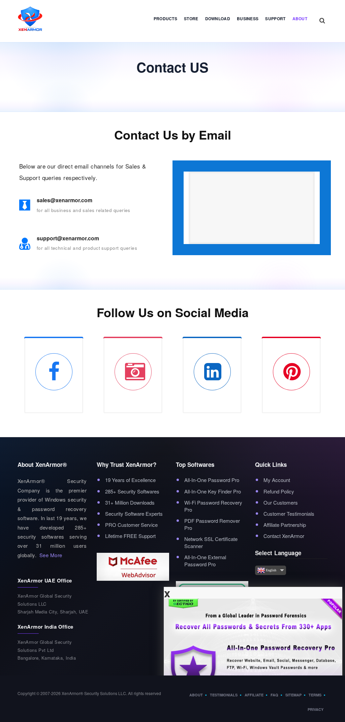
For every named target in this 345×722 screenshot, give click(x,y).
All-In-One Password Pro (211, 479)
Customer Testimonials (288, 513)
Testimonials (224, 694)
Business (247, 19)
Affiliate (254, 694)
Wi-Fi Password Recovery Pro (213, 506)
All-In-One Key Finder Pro (212, 491)
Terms (315, 694)
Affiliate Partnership (284, 524)
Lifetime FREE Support (130, 535)
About (300, 19)
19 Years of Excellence (130, 479)
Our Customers (280, 502)
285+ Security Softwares (132, 491)
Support (275, 19)
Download (217, 19)
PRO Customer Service (131, 524)
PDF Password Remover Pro (212, 524)
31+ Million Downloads (130, 502)
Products (165, 19)
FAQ (274, 694)
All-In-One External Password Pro (205, 560)
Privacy (315, 709)
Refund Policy (278, 491)
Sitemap (293, 694)
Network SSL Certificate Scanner (211, 542)
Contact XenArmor (283, 535)
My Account (276, 479)
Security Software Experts (134, 513)
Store (191, 19)
